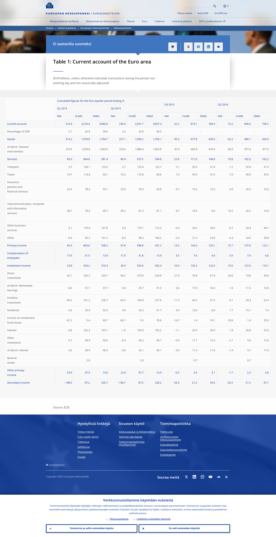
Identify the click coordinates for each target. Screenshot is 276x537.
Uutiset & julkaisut (182, 21)
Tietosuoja (166, 432)
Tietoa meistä (184, 13)
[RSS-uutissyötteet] (226, 476)
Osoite (81, 457)
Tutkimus (160, 21)
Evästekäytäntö (169, 445)
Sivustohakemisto (57, 465)
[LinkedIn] (194, 476)
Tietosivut (83, 442)
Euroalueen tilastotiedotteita (94, 28)
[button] (220, 6)
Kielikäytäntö (168, 455)
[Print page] (172, 46)
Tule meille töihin (88, 437)
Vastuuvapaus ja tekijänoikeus (137, 432)
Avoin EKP (203, 13)
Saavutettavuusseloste (173, 450)
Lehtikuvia (83, 447)
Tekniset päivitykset (130, 437)
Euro (144, 21)
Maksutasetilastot (123, 28)
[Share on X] (188, 46)
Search (214, 6)
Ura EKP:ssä (220, 13)
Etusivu (49, 28)
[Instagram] (202, 476)
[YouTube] (210, 476)
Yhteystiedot (84, 452)
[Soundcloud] (218, 476)
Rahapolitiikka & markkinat (64, 21)
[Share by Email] (218, 46)
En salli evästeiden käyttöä (184, 528)
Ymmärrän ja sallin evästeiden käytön (92, 528)
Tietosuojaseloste (119, 519)
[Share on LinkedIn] (208, 46)
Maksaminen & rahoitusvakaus (102, 21)
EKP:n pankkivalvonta (210, 21)
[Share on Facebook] (198, 46)
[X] (186, 476)
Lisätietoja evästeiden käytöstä (153, 519)
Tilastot (131, 21)
